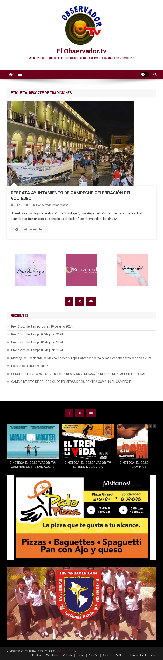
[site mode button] (145, 74)
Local (80, 655)
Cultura (67, 655)
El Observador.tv (81, 51)
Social (106, 655)
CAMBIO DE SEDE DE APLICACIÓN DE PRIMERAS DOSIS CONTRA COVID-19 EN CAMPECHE (71, 381)
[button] (154, 426)
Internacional (138, 655)
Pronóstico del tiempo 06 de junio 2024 (37, 342)
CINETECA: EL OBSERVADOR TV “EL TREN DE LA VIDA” (88, 465)
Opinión (93, 655)
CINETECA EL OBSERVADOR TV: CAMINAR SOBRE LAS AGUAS (32, 465)
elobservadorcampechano (52, 205)
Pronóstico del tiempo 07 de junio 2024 (37, 334)
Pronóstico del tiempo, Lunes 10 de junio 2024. (42, 326)
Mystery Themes (65, 650)
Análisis (120, 655)
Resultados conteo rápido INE (30, 366)
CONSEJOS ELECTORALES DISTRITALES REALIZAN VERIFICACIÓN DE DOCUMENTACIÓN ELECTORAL (78, 374)
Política (36, 655)
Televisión (52, 655)
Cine (153, 655)
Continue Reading (32, 229)
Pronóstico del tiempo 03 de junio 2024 (37, 350)
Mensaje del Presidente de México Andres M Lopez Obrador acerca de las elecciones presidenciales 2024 (81, 358)
